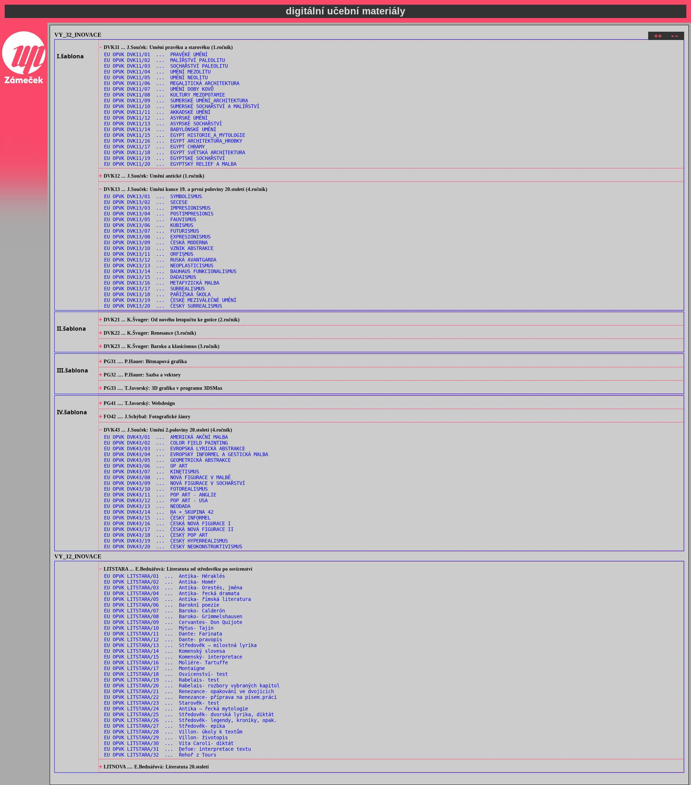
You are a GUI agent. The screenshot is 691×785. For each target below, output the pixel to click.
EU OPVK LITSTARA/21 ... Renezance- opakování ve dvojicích (189, 691)
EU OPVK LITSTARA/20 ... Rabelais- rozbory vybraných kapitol (192, 685)
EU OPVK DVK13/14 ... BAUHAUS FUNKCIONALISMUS (170, 271)
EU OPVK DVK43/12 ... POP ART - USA (156, 500)
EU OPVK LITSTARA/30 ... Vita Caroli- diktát (169, 743)
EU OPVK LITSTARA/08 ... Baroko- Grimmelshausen (173, 616)
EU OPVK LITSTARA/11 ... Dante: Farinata (163, 634)
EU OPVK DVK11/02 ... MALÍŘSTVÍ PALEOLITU (164, 60)
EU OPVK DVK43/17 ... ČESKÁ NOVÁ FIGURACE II (169, 529)
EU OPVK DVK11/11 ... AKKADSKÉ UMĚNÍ (157, 112)
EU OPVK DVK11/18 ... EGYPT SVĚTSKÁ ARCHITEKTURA (174, 152)
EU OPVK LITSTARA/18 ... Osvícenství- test (166, 674)
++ (658, 36)
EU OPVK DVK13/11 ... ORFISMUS (148, 254)
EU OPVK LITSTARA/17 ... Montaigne (154, 668)
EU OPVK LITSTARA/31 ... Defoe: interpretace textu (177, 749)
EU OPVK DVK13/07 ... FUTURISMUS (151, 231)
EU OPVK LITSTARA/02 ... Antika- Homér (160, 582)
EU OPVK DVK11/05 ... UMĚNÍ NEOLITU (156, 77)
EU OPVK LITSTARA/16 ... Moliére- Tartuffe (166, 662)
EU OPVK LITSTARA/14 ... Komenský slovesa (164, 651)
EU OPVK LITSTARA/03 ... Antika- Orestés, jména (173, 587)
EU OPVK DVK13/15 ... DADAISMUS (150, 277)
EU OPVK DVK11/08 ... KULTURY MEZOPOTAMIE (164, 95)
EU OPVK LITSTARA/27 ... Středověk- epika (164, 726)
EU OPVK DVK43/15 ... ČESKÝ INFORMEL (157, 518)
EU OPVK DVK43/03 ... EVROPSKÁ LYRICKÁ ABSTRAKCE (174, 448)
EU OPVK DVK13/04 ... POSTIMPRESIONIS (158, 214)
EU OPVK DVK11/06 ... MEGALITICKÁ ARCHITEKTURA (171, 83)
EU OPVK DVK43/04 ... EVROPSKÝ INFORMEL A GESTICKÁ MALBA (186, 454)
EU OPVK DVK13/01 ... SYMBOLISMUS (153, 196)
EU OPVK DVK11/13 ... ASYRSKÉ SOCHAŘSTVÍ (163, 123)
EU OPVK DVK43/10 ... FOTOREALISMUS (156, 489)
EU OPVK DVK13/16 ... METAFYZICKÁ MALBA (161, 283)
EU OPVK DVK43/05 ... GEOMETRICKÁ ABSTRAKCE (167, 460)
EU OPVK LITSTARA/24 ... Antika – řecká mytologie (176, 709)
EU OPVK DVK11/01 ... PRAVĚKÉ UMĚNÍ (156, 54)
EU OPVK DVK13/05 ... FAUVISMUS (150, 219)
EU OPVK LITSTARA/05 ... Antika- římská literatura (177, 599)
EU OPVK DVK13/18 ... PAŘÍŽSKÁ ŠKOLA (157, 294)
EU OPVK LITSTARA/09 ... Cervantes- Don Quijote (173, 622)
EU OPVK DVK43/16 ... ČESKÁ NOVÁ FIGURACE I (167, 523)
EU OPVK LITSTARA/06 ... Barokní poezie (161, 605)
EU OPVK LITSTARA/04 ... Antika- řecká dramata (171, 593)
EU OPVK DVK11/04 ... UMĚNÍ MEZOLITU (157, 72)
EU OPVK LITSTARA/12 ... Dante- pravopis (163, 639)
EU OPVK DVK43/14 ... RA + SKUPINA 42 (158, 512)
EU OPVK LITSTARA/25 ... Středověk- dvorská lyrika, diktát (189, 714)
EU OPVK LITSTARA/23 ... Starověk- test (161, 703)
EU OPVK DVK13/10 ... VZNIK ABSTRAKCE (158, 248)
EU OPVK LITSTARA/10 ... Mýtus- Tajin (158, 628)
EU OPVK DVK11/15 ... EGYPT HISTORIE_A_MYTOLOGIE (174, 135)
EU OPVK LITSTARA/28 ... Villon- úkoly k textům (173, 732)
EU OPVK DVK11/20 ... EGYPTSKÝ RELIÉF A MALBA (170, 164)
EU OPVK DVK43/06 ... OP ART (146, 466)
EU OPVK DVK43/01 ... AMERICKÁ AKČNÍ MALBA (166, 437)
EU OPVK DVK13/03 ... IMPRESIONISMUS (157, 208)
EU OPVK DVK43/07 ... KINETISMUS (151, 471)
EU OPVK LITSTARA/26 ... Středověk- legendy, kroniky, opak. (190, 720)
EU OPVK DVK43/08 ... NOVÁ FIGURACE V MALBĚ (167, 477)
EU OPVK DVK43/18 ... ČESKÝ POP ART (156, 535)
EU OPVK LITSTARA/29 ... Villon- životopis (166, 737)
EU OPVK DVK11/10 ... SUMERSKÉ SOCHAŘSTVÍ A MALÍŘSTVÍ (181, 106)
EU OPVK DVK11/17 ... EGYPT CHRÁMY (154, 147)
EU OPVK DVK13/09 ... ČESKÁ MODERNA (156, 242)
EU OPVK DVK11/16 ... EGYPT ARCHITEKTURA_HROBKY (173, 141)
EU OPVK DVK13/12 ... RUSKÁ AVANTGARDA (160, 260)
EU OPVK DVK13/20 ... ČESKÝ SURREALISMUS (163, 306)
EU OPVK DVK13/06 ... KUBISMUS (148, 225)
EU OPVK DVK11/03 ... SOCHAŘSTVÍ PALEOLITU (166, 66)
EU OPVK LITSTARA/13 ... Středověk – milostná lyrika (180, 645)
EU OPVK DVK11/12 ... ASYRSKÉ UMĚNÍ (156, 118)
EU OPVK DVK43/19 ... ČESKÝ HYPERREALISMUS (166, 541)
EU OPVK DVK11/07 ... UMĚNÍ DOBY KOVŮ (158, 89)
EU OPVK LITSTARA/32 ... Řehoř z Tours (160, 755)
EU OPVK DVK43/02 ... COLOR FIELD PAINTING (166, 443)
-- (674, 36)
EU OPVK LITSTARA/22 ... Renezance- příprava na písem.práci (190, 697)
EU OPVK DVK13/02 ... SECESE (146, 202)
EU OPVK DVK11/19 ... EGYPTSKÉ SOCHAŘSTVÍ (164, 158)
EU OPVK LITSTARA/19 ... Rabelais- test (161, 680)
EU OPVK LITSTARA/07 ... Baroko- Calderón (164, 611)
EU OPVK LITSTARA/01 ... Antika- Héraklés (164, 576)
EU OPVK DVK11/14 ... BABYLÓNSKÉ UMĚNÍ (160, 129)
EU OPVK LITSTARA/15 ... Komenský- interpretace (173, 657)
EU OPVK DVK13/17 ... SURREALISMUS (154, 288)
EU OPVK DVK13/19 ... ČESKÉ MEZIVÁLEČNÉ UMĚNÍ (170, 300)
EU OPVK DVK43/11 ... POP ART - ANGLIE (160, 495)
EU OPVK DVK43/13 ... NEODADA (147, 506)
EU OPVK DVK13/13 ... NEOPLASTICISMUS (158, 265)
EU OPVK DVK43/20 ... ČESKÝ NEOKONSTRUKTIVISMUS (173, 546)
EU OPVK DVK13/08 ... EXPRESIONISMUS (157, 237)
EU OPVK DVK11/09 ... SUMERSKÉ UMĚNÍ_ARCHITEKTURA (176, 100)
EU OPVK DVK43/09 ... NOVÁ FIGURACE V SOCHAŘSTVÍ (174, 483)
